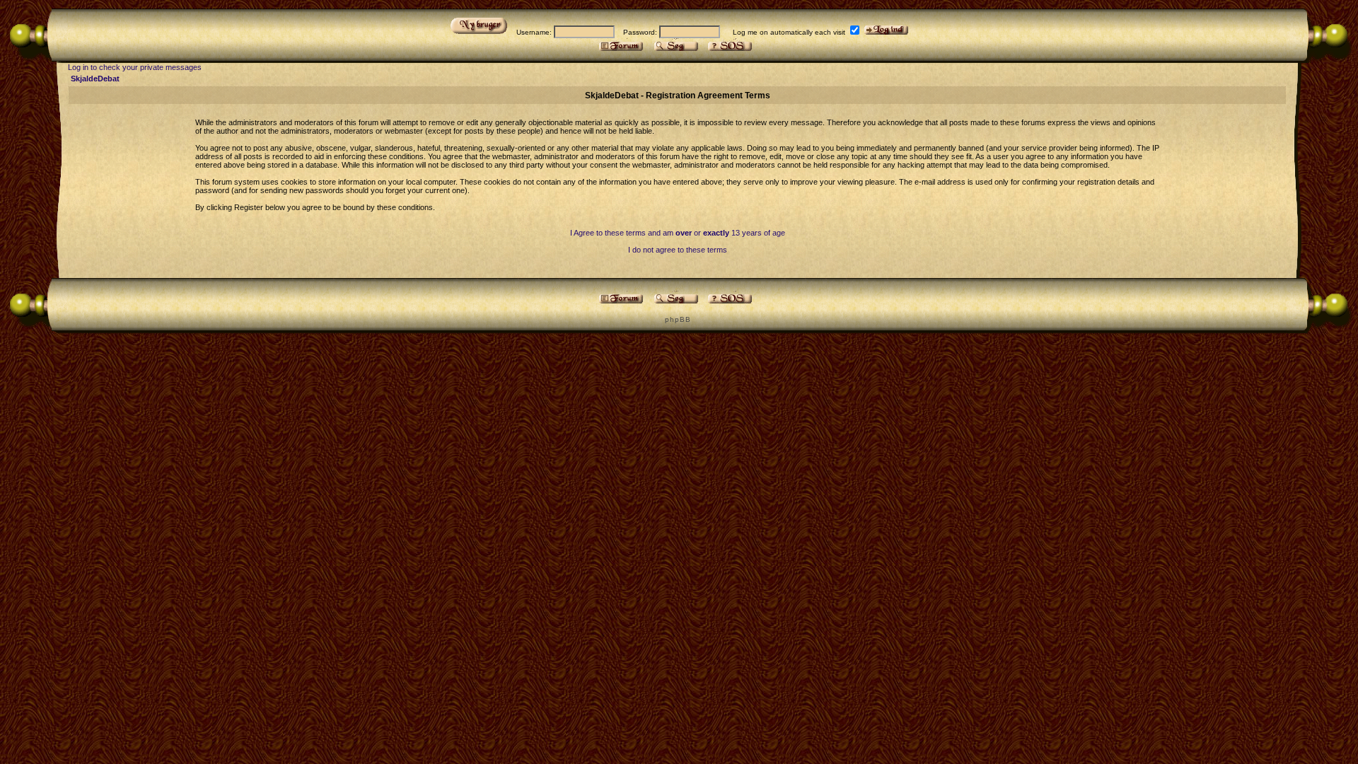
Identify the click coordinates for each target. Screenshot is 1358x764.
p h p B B (677, 319)
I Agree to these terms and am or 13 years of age (677, 232)
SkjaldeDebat (95, 78)
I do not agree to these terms (677, 249)
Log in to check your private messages (135, 67)
